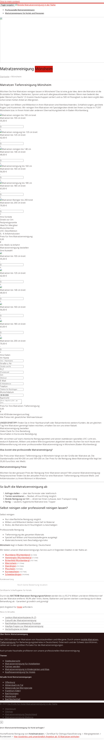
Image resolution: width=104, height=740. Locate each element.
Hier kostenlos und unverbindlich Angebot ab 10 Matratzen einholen (46, 736)
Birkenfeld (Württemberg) (17, 560)
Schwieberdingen (13, 574)
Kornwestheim (12, 571)
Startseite (4, 76)
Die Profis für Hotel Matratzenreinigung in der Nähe (32, 704)
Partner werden (12, 666)
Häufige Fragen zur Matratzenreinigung (24, 626)
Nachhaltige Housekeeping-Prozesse (23, 623)
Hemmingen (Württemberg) (18, 557)
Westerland (10, 696)
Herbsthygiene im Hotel (16, 629)
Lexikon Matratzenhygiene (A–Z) (20, 617)
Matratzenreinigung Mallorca (19, 717)
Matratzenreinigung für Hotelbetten (22, 663)
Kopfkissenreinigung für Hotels (20, 672)
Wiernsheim (10, 563)
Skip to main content (10, 1)
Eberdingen (10, 566)
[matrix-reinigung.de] (35, 4)
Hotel (19, 607)
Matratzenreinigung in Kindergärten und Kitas (27, 669)
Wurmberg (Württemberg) (17, 554)
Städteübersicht (12, 660)
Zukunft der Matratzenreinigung (20, 620)
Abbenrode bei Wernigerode (18, 687)
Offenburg (10, 682)
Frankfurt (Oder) (13, 690)
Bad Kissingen (12, 693)
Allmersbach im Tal (14, 685)
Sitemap (9, 711)
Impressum (10, 708)
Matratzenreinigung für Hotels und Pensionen (24, 13)
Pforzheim (10, 568)
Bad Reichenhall (12, 699)
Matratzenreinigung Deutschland (21, 714)
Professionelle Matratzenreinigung (19, 10)
